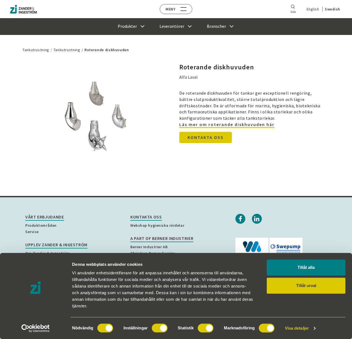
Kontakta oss (206, 137)
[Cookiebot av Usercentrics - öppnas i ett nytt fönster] (36, 328)
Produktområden (41, 225)
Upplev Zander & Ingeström (56, 244)
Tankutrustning (36, 49)
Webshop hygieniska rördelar (157, 225)
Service (32, 231)
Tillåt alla (306, 267)
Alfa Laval (188, 77)
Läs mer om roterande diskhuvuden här (226, 124)
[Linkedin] (257, 219)
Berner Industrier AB (148, 246)
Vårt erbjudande (44, 217)
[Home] (23, 9)
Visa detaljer (297, 328)
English (313, 9)
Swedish (332, 9)
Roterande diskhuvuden (106, 49)
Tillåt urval (306, 285)
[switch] (159, 328)
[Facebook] (240, 219)
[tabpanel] (95, 117)
